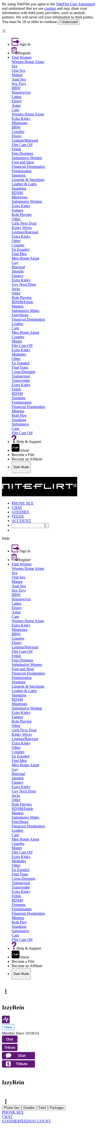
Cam (15, 110)
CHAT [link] (17, 508)
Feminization (22, 171)
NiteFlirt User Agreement (75, 4)
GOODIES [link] (20, 512)
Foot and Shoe (23, 162)
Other (16, 219)
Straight (18, 271)
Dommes (18, 398)
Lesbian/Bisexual (25, 140)
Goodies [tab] (29, 1108)
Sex (14, 66)
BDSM (17, 193)
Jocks (16, 289)
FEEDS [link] (18, 516)
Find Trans (20, 367)
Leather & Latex (24, 184)
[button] (50, 31)
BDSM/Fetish (22, 302)
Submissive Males (25, 311)
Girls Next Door (24, 223)
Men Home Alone (25, 258)
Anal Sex (19, 79)
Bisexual (18, 267)
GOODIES (10, 1121)
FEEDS (25, 1121)
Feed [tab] (42, 1108)
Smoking (18, 175)
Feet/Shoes (20, 315)
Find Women (22, 57)
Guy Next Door (24, 284)
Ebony (17, 101)
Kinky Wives (22, 228)
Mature (17, 75)
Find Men (19, 254)
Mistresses (19, 123)
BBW (16, 88)
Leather (17, 324)
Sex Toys (19, 84)
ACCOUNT (41, 1121)
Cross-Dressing (23, 372)
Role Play (19, 415)
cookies (50, 8)
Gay (15, 263)
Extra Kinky (21, 118)
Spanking (19, 188)
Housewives (21, 92)
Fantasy (18, 210)
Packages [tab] (57, 1108)
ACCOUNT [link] (21, 521)
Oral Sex (18, 70)
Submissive (20, 424)
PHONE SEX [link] (22, 503)
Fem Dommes (22, 153)
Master (17, 341)
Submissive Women (27, 158)
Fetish (16, 149)
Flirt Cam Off (22, 145)
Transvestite (21, 380)
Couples (18, 132)
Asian (16, 105)
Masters (18, 306)
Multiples (19, 354)
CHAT (7, 1117)
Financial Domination (28, 166)
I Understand (69, 22)
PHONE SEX (13, 1112)
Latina (16, 97)
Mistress (18, 411)
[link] (50, 26)
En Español (20, 249)
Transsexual (21, 376)
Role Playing (22, 214)
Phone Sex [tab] (11, 1108)
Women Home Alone (28, 62)
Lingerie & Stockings (28, 180)
